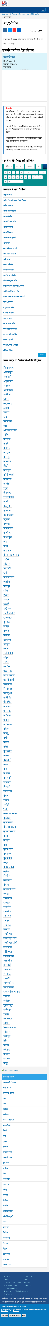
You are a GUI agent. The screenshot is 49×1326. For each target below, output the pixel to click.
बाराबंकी (7, 777)
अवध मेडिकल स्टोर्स (9, 222)
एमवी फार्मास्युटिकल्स (10, 329)
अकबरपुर (7, 372)
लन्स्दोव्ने (7, 947)
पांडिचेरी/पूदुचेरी (8, 1216)
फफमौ (6, 719)
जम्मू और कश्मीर (8, 1157)
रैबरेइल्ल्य (7, 898)
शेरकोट (7, 973)
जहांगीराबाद (8, 577)
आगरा (6, 398)
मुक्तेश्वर (7, 817)
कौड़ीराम (7, 479)
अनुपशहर (8, 381)
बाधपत (6, 773)
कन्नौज (6, 439)
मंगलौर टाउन (9, 826)
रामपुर (6, 920)
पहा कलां (7, 684)
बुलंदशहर (7, 751)
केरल (4, 1173)
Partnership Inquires (11, 1288)
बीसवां (6, 795)
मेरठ (5, 844)
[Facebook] (5, 30)
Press (25, 1279)
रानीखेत (7, 907)
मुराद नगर (8, 849)
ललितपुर (7, 951)
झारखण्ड (6, 1163)
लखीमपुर (7, 933)
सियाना (6, 1022)
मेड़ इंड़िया (5, 14)
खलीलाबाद (8, 497)
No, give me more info (15, 1315)
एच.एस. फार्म (7, 318)
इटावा (6, 407)
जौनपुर (6, 586)
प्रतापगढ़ (7, 670)
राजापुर (6, 902)
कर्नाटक (5, 1168)
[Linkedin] (19, 30)
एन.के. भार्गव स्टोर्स (9, 323)
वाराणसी (7, 965)
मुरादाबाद (7, 858)
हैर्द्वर (5, 1040)
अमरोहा (6, 385)
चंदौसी (6, 559)
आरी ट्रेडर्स (7, 259)
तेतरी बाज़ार (9, 612)
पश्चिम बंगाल (7, 1265)
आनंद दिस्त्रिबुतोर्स (9, 238)
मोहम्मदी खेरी (9, 889)
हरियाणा (5, 1147)
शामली (6, 978)
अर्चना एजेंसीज (8, 205)
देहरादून (7, 639)
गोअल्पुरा (7, 537)
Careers (6, 1279)
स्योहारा (6, 1000)
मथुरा (5, 835)
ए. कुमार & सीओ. (9, 307)
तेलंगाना (5, 1243)
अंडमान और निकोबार (10, 1082)
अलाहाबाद (8, 390)
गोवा (4, 1136)
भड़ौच (6, 800)
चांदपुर (6, 563)
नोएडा (6, 661)
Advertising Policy (10, 1285)
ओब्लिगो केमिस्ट (8, 350)
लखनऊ (7, 924)
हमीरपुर (6, 1036)
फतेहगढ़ (7, 710)
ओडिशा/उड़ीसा (8, 1211)
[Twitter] (10, 30)
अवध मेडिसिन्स (8, 227)
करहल (6, 452)
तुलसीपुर (7, 617)
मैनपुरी (6, 840)
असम (4, 1098)
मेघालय (5, 1195)
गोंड (5, 541)
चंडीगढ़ (5, 1109)
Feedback (27, 1285)
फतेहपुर (7, 715)
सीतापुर (6, 1031)
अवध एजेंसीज (7, 216)
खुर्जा (5, 488)
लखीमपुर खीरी (10, 942)
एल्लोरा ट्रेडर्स (8, 340)
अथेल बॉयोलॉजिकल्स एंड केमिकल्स (14, 200)
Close (23, 1315)
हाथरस (6, 1058)
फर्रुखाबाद (8, 724)
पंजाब (4, 1222)
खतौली (6, 483)
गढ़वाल (6, 519)
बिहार (4, 1104)
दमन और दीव (7, 1125)
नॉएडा (6, 657)
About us (7, 1276)
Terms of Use (16, 1310)
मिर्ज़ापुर (6, 875)
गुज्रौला (7, 510)
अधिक (42, 355)
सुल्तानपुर (8, 1005)
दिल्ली (5, 1130)
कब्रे (5, 443)
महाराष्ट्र (6, 1184)
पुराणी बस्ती (8, 679)
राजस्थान (6, 1227)
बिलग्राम (7, 791)
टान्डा (6, 599)
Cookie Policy (42, 1309)
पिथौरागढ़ (7, 688)
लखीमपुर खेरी (9, 938)
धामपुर (6, 644)
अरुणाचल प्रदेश (8, 1093)
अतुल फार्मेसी (7, 195)
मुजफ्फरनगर (9, 831)
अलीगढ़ (7, 394)
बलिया (6, 755)
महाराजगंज (8, 866)
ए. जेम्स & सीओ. (8, 313)
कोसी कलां (8, 474)
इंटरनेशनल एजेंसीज (9, 275)
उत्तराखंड (6, 1259)
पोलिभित (7, 702)
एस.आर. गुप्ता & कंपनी (10, 345)
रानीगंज (7, 911)
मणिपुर (5, 1190)
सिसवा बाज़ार (9, 1027)
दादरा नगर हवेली (8, 1120)
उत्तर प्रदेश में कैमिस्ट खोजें (30, 14)
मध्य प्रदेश (6, 1179)
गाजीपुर (6, 532)
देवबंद (6, 630)
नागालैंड (5, 1206)
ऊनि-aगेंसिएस (8, 302)
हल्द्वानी (6, 1054)
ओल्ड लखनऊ (10, 430)
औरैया (6, 434)
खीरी (5, 501)
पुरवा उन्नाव (9, 675)
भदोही (6, 804)
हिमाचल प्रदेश (7, 1152)
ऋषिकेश (7, 421)
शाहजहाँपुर (8, 982)
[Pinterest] (14, 30)
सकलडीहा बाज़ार (11, 991)
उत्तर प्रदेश (6, 1254)
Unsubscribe (8, 1294)
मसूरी (5, 862)
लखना (6, 929)
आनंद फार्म (6, 243)
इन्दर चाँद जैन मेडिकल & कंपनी (13, 286)
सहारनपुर (7, 1018)
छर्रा (5, 572)
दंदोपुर (6, 626)
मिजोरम (5, 1200)
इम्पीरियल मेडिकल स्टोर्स (11, 291)
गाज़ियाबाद (8, 528)
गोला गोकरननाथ (11, 555)
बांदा (5, 768)
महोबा (6, 871)
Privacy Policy (4, 1310)
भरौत (5, 809)
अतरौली (7, 376)
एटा (5, 425)
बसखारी (7, 759)
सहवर (6, 1014)
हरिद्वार (6, 1049)
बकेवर (6, 728)
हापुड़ (5, 1063)
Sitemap (27, 1282)
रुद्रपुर (6, 893)
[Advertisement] (24, 86)
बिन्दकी (6, 786)
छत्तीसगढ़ (6, 1114)
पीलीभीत (7, 697)
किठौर (6, 465)
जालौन (6, 581)
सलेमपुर (7, 1009)
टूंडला (6, 595)
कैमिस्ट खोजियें (15, 14)
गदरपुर (6, 523)
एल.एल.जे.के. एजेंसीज (10, 334)
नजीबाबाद (8, 652)
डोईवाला (7, 608)
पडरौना (6, 666)
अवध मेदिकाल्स (8, 232)
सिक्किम (5, 1232)
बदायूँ (5, 733)
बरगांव (6, 742)
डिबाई (6, 604)
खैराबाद (7, 492)
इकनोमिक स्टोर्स (8, 270)
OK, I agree (5, 1315)
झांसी (5, 590)
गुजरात (5, 1141)
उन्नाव (6, 412)
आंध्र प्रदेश (7, 1088)
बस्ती (5, 764)
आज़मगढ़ (7, 403)
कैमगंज (6, 448)
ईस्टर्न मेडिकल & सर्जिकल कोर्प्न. (14, 297)
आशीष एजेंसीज (8, 264)
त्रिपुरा (5, 1248)
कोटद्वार (7, 470)
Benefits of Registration (12, 1282)
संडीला (6, 996)
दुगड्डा (6, 621)
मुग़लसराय (8, 822)
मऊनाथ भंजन (10, 813)
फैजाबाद (7, 706)
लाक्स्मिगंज (8, 956)
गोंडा (5, 546)
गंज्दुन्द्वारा (7, 505)
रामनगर (7, 915)
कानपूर (6, 456)
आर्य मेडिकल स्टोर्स (9, 254)
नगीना (6, 648)
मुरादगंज (7, 853)
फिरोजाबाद (8, 367)
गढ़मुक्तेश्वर (8, 514)
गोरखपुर (7, 550)
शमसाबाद (7, 969)
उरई (5, 416)
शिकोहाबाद (8, 987)
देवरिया (6, 635)
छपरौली (7, 568)
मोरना (6, 884)
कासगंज (7, 461)
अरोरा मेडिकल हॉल (9, 211)
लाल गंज (7, 960)
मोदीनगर (7, 880)
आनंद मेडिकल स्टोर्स (10, 248)
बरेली (5, 746)
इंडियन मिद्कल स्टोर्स (10, 280)
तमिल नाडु (6, 1238)
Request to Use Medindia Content (16, 1291)
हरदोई (6, 1045)
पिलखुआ (7, 693)
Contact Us (28, 1276)
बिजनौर (7, 782)
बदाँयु (5, 737)
